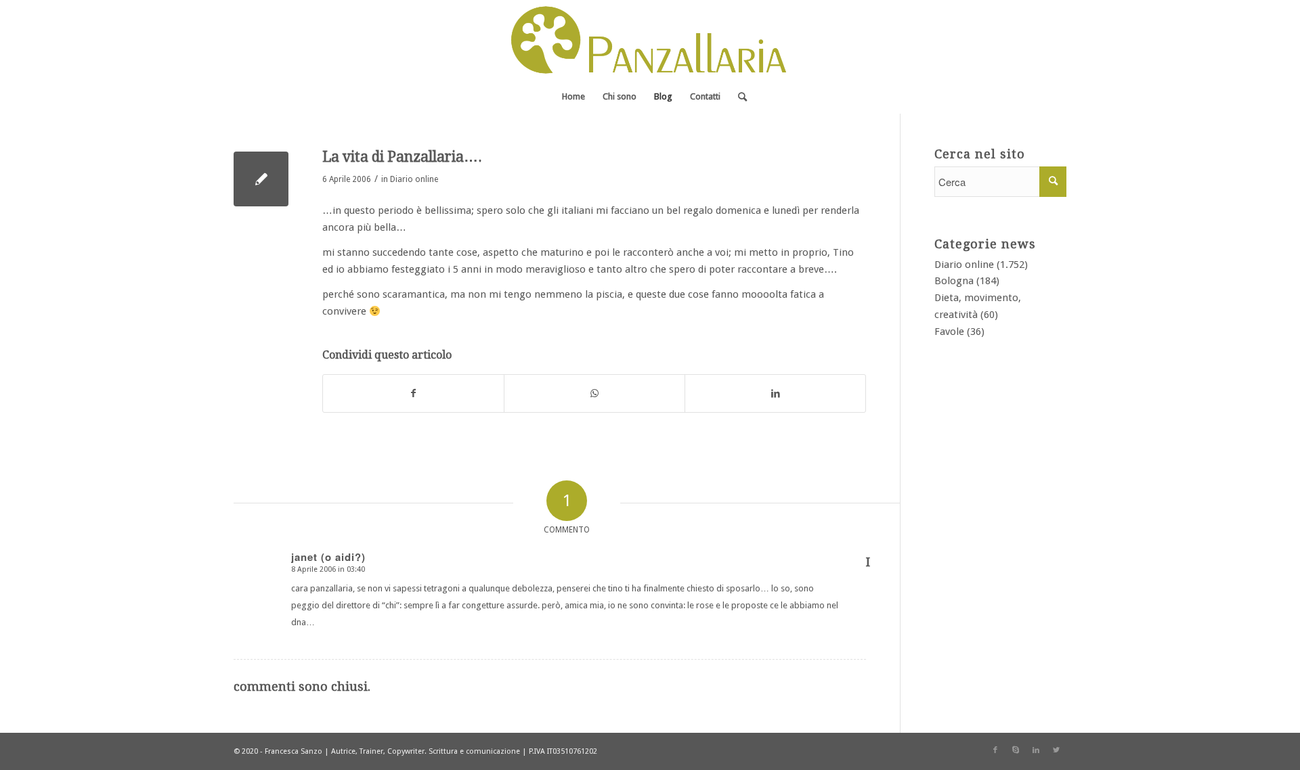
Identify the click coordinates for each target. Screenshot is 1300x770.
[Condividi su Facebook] (413, 393)
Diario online (414, 179)
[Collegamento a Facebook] (995, 750)
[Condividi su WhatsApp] (594, 393)
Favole (949, 331)
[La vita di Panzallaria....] (261, 179)
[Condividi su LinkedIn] (775, 393)
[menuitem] (573, 97)
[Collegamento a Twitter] (1056, 750)
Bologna (954, 281)
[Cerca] (738, 97)
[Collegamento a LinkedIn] (1036, 750)
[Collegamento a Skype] (1015, 750)
